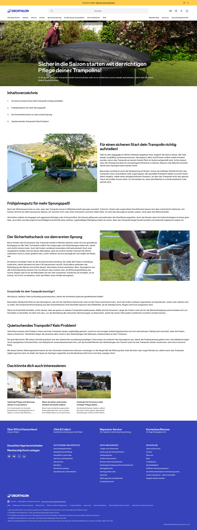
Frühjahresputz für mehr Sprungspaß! (28, 108)
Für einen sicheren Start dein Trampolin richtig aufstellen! (37, 101)
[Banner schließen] (188, 3)
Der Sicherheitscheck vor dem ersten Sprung (31, 114)
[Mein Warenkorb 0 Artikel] (187, 11)
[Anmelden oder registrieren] (181, 11)
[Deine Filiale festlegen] (170, 11)
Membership (154, 18)
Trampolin (116, 155)
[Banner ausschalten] (184, 3)
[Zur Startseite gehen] (18, 11)
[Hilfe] (176, 11)
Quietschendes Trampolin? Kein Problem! (30, 121)
